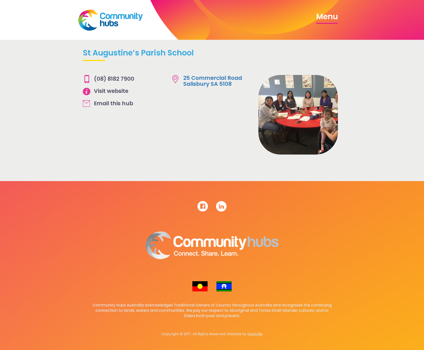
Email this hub (113, 103)
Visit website (111, 91)
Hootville (255, 334)
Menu (327, 16)
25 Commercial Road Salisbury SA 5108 (212, 81)
